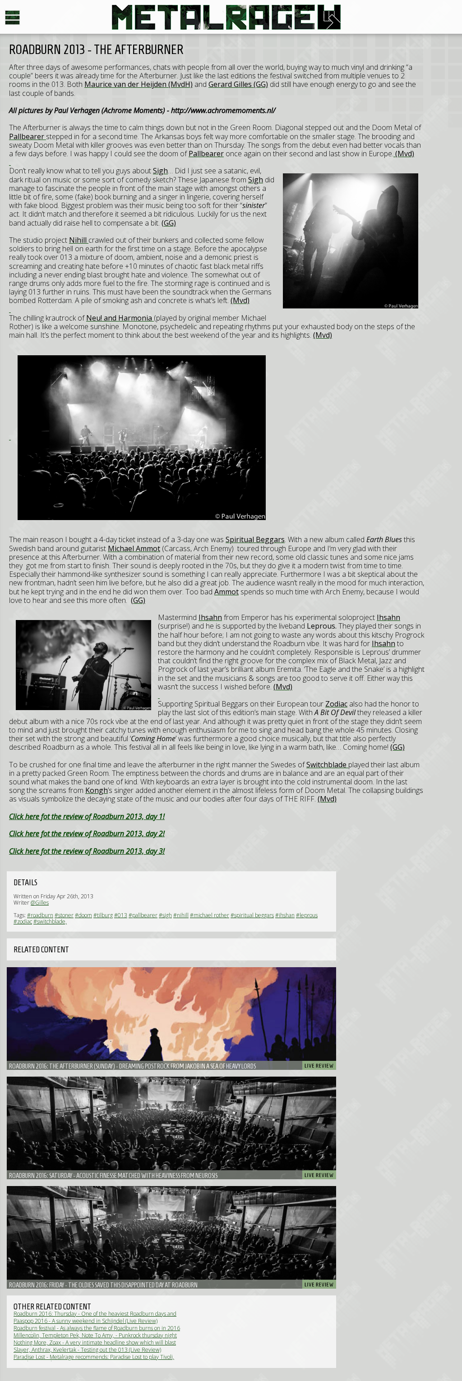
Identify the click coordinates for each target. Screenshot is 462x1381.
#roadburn (40, 915)
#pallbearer (143, 915)
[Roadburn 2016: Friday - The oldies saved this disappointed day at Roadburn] (171, 1237)
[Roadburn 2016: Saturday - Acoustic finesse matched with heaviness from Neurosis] (171, 1128)
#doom (83, 915)
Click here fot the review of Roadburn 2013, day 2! (87, 833)
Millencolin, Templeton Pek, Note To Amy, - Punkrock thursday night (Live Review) (95, 1338)
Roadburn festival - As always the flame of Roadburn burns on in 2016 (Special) (97, 1331)
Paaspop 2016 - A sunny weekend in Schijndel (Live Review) (85, 1321)
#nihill (181, 915)
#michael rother (209, 915)
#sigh (165, 915)
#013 (120, 915)
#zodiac (23, 921)
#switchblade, (50, 921)
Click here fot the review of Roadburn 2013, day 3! (87, 851)
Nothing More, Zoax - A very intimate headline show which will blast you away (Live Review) (95, 1346)
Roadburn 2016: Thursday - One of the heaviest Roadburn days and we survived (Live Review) (95, 1317)
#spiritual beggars (252, 915)
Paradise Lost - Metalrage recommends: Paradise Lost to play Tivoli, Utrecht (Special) (94, 1360)
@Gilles (40, 902)
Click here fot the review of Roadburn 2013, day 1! (87, 816)
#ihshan (285, 915)
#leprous (307, 915)
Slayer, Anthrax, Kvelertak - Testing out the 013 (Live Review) (87, 1350)
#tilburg (103, 915)
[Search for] (10, 162)
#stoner (64, 915)
